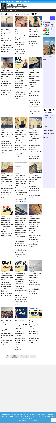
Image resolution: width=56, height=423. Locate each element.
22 (31, 355)
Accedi (45, 126)
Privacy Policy (29, 420)
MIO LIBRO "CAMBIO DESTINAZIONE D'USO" (16, 1)
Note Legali (22, 420)
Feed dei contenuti (48, 130)
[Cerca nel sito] (52, 18)
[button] (53, 1)
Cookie (35, 420)
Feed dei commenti (48, 133)
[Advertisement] (49, 84)
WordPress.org (47, 137)
